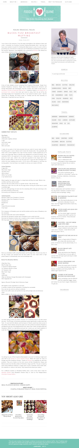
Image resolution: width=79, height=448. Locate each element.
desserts (59, 91)
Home (5, 2)
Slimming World (56, 88)
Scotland (68, 2)
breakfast (24, 29)
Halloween (55, 141)
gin (53, 95)
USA (69, 123)
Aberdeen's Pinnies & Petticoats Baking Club (13, 90)
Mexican (58, 85)
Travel (43, 2)
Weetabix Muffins (6, 372)
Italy (59, 120)
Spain (61, 123)
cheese (54, 91)
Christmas (64, 138)
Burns (57, 138)
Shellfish (71, 85)
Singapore (55, 123)
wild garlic (55, 105)
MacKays (35, 50)
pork (53, 98)
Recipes (33, 2)
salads (54, 101)
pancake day (70, 145)
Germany (71, 116)
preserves (65, 98)
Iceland (54, 120)
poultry (58, 98)
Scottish (64, 85)
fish (75, 91)
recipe (32, 29)
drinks (66, 91)
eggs (71, 91)
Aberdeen (24, 2)
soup (59, 101)
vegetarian (65, 101)
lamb (66, 95)
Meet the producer (55, 2)
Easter (70, 138)
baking (16, 29)
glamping (54, 126)
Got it (44, 446)
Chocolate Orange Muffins (8, 374)
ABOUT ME (13, 2)
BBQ (53, 85)
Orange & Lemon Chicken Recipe (20, 358)
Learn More (37, 446)
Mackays (29, 360)
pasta (71, 95)
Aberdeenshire (63, 116)
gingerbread (59, 95)
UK (65, 123)
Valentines (55, 145)
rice (71, 98)
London (65, 120)
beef (70, 88)
